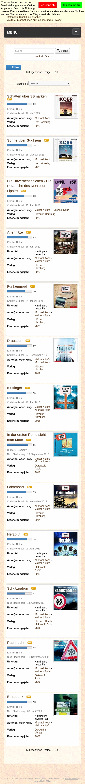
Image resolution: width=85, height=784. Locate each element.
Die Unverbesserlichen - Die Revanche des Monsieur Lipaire (29, 186)
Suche (64, 50)
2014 (37, 519)
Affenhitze (15, 232)
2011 (37, 628)
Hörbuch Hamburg (45, 214)
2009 (37, 682)
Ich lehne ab (48, 5)
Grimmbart (15, 487)
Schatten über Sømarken (27, 96)
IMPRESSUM (71, 778)
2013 (37, 573)
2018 (37, 420)
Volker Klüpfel (43, 209)
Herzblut (13, 534)
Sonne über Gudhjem (24, 140)
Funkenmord (17, 286)
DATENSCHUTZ (43, 781)
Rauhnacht (15, 643)
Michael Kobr (42, 118)
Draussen (14, 341)
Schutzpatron (17, 588)
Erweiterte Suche (42, 56)
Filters (15, 67)
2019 (37, 373)
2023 (37, 167)
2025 (37, 125)
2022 (37, 272)
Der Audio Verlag (40, 731)
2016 (37, 472)
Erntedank (15, 697)
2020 (37, 326)
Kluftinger (14, 388)
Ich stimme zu (71, 5)
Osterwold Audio (40, 467)
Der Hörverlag (42, 122)
